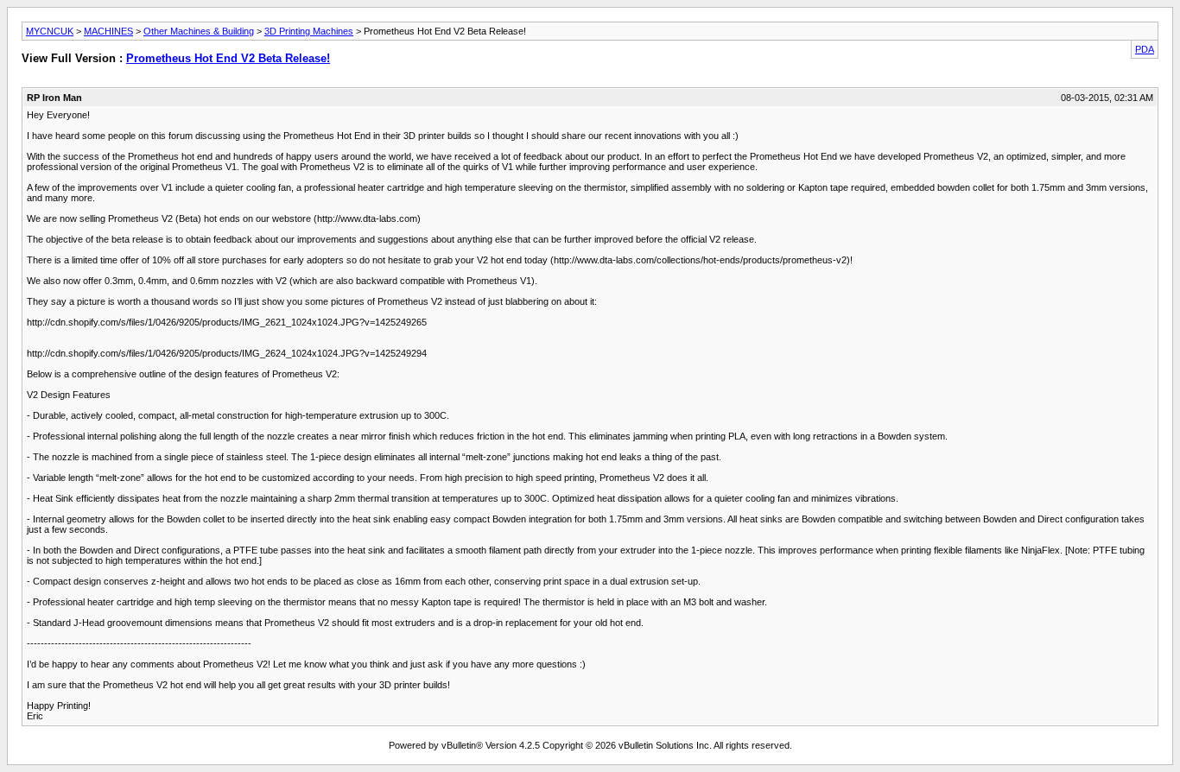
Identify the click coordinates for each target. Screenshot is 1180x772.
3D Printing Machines (308, 31)
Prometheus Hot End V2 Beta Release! (228, 58)
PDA (1144, 49)
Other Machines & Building (198, 31)
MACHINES (108, 31)
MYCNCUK (49, 31)
